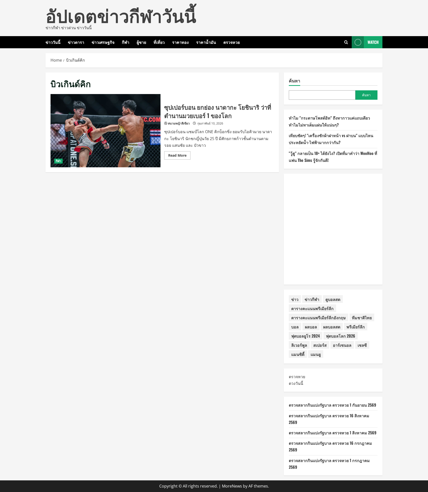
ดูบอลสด (332, 299)
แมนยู (316, 354)
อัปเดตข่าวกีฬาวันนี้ (121, 14)
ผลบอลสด (331, 327)
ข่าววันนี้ (53, 42)
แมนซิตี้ (297, 354)
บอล (295, 327)
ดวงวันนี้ (296, 383)
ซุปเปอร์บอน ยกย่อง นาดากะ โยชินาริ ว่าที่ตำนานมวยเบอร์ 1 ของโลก (105, 130)
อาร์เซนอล (342, 345)
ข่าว (294, 299)
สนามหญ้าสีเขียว (179, 123)
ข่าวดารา (76, 42)
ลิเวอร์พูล (299, 345)
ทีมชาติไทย (362, 317)
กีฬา (125, 42)
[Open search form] (346, 42)
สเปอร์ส (320, 345)
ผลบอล (311, 327)
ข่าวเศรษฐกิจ (103, 42)
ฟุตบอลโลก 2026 (340, 336)
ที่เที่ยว (159, 42)
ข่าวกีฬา (312, 299)
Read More (179, 156)
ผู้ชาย (141, 42)
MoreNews (232, 486)
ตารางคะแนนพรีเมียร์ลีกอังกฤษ (318, 317)
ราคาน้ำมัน (206, 42)
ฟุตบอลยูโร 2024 (305, 336)
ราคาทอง (180, 42)
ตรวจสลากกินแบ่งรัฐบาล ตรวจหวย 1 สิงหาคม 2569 (332, 433)
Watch (373, 42)
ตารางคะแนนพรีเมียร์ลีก (312, 308)
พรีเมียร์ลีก (356, 327)
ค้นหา (294, 80)
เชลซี (362, 345)
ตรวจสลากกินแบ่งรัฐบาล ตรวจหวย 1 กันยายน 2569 (332, 405)
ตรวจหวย (231, 42)
